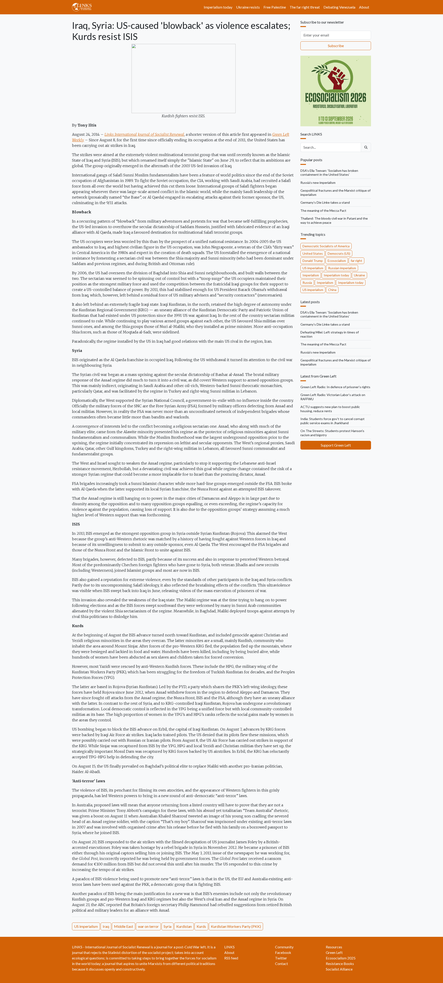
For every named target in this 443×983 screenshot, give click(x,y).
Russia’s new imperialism (317, 183)
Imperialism (310, 275)
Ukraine (359, 275)
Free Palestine (274, 7)
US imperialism (86, 926)
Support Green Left (336, 445)
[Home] (83, 7)
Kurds (201, 926)
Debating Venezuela (339, 7)
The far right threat (305, 7)
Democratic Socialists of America (326, 246)
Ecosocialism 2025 (341, 958)
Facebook (283, 952)
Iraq (106, 926)
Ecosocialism (337, 261)
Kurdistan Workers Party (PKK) (236, 926)
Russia (307, 282)
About (364, 7)
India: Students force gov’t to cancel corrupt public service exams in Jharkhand (332, 421)
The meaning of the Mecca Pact (323, 210)
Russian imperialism (342, 268)
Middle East (123, 926)
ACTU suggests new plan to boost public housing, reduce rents (330, 409)
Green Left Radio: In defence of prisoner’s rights (335, 387)
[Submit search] (366, 147)
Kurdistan (184, 926)
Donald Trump (312, 261)
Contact (281, 963)
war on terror (148, 926)
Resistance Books (340, 963)
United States (312, 253)
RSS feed (231, 958)
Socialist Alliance (339, 969)
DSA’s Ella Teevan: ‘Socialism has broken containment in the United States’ (329, 173)
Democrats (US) (339, 253)
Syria (167, 926)
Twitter (281, 958)
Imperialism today (218, 7)
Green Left (334, 952)
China (332, 290)
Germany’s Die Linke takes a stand (325, 202)
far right (356, 261)
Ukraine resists (248, 7)
